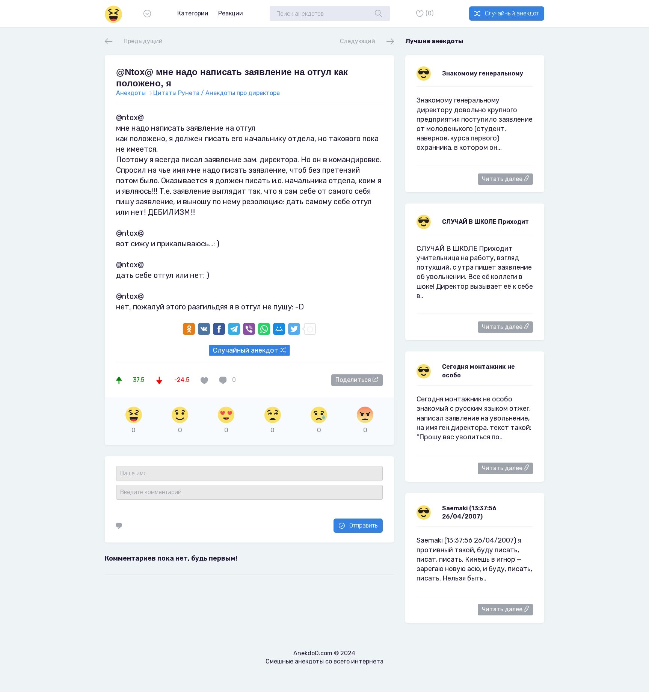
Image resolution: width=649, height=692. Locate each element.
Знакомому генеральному (482, 73)
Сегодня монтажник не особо (478, 370)
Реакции (230, 13)
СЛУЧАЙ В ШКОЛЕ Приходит (485, 221)
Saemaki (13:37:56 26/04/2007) (469, 512)
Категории (192, 13)
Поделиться (354, 379)
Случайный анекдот (512, 13)
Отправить (363, 525)
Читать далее (503, 178)
